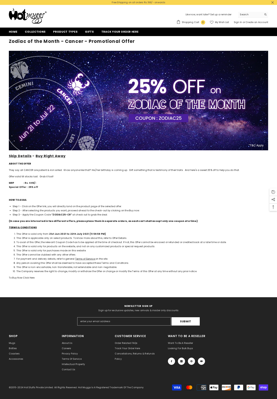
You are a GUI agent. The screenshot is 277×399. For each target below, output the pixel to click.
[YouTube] (201, 361)
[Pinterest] (191, 361)
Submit (185, 321)
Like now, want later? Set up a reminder (208, 14)
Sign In (238, 22)
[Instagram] (181, 361)
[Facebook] (171, 361)
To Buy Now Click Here (22, 277)
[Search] (253, 15)
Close (272, 2)
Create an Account (257, 22)
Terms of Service (85, 258)
